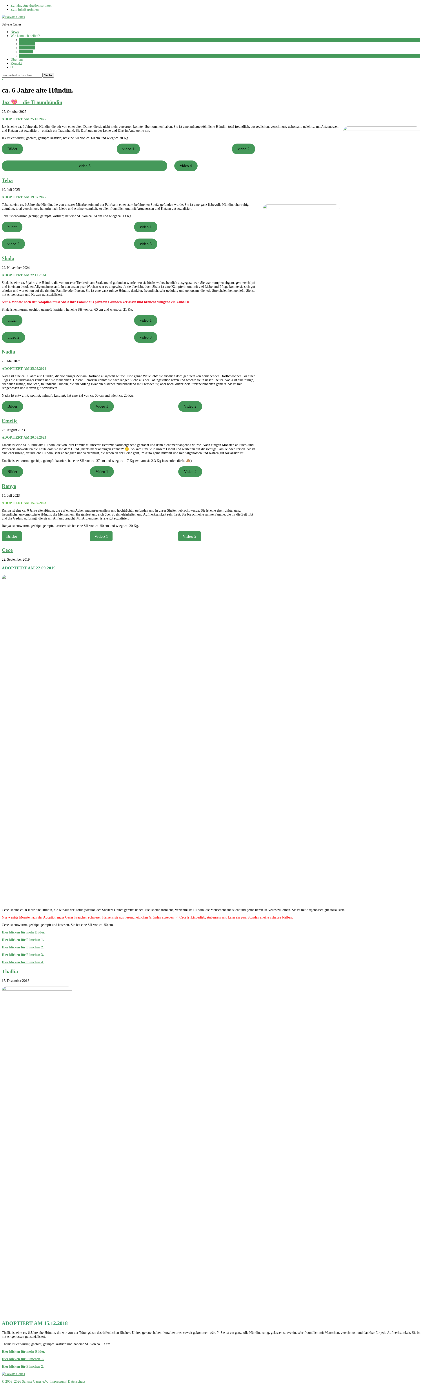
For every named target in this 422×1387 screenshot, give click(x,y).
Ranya (9, 486)
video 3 (85, 166)
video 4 (186, 166)
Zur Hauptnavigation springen (31, 5)
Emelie (10, 421)
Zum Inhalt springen (25, 9)
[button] (12, 67)
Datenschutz (76, 1381)
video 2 (243, 149)
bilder (12, 227)
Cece (7, 550)
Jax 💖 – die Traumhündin (32, 102)
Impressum (57, 1381)
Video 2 (190, 406)
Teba (7, 180)
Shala (8, 258)
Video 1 (102, 406)
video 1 (128, 149)
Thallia (10, 971)
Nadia (8, 352)
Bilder (12, 149)
